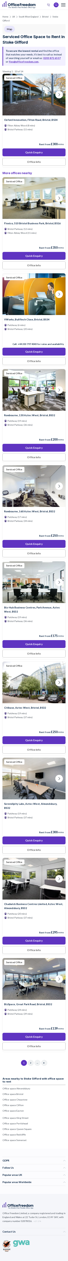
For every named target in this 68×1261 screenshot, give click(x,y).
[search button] (35, 5)
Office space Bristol (12, 1094)
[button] (38, 593)
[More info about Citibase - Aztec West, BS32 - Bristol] (34, 701)
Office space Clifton (13, 1105)
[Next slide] (59, 94)
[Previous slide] (9, 94)
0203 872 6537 (49, 5)
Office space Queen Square (17, 1129)
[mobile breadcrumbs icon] (63, 4)
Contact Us (9, 1231)
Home (5, 16)
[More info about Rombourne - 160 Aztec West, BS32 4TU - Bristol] (34, 504)
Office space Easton (13, 1110)
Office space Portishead (15, 1123)
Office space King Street (15, 1117)
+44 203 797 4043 (27, 344)
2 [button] (43, 667)
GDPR (5, 1160)
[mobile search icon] (56, 4)
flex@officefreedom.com (23, 61)
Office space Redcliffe (14, 1134)
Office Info (34, 161)
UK (13, 16)
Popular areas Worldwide (17, 1182)
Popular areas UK (12, 1174)
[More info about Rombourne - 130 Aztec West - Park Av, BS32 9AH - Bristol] (34, 408)
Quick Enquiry (34, 152)
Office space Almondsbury (16, 1088)
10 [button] (24, 601)
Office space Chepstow (14, 1099)
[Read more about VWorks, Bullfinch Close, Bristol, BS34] (34, 337)
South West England (28, 16)
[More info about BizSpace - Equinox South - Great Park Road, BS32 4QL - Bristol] (34, 997)
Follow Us (8, 1167)
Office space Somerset (14, 1140)
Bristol (45, 16)
